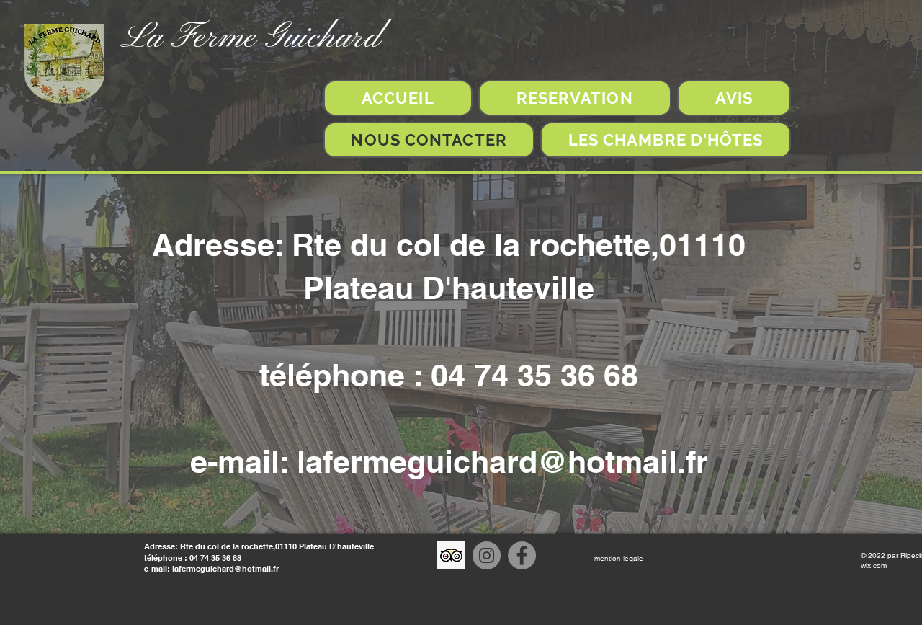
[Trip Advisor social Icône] (451, 555)
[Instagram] (487, 555)
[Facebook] (522, 555)
